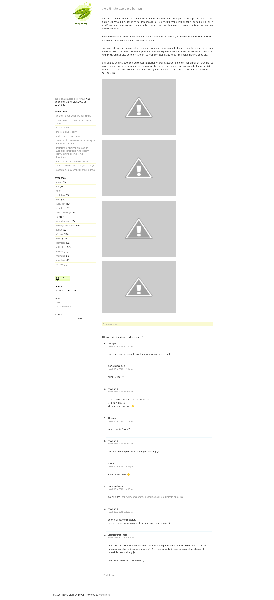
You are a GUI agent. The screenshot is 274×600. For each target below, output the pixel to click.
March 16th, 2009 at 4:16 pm (120, 489)
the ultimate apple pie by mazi (70, 99)
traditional (61, 256)
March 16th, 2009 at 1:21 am (120, 392)
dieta (58, 199)
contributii (60, 195)
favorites (60, 208)
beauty (59, 182)
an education (62, 127)
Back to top (109, 575)
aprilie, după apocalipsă (68, 136)
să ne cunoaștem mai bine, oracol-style (75, 165)
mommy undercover (66, 225)
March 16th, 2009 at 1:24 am (120, 421)
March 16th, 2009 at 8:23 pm (120, 512)
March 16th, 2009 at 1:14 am (120, 369)
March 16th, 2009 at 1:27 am (120, 444)
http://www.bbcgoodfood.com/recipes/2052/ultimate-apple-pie (153, 497)
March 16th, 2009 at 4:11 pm (120, 466)
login (58, 302)
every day (60, 204)
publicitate (61, 247)
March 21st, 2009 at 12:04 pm (121, 538)
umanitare (61, 260)
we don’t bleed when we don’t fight (73, 116)
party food (61, 243)
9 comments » (110, 324)
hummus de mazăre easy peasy (72, 161)
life (57, 217)
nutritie (59, 230)
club (58, 191)
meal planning (63, 221)
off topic (59, 234)
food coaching (63, 212)
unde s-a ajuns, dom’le (67, 132)
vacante (60, 264)
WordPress (104, 594)
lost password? (63, 306)
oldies (59, 238)
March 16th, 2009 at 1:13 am (120, 346)
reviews (59, 251)
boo (57, 186)
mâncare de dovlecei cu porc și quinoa (75, 170)
